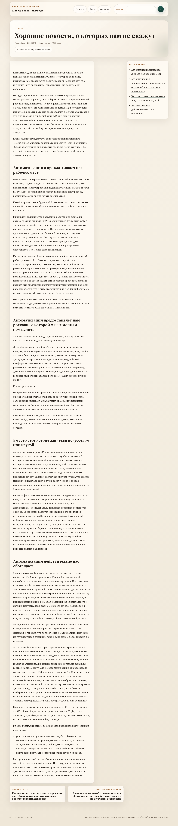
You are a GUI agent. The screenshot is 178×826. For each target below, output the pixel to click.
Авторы (104, 9)
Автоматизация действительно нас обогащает (142, 109)
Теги (92, 9)
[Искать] (161, 9)
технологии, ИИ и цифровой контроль (33, 49)
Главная (79, 9)
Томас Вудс (20, 43)
